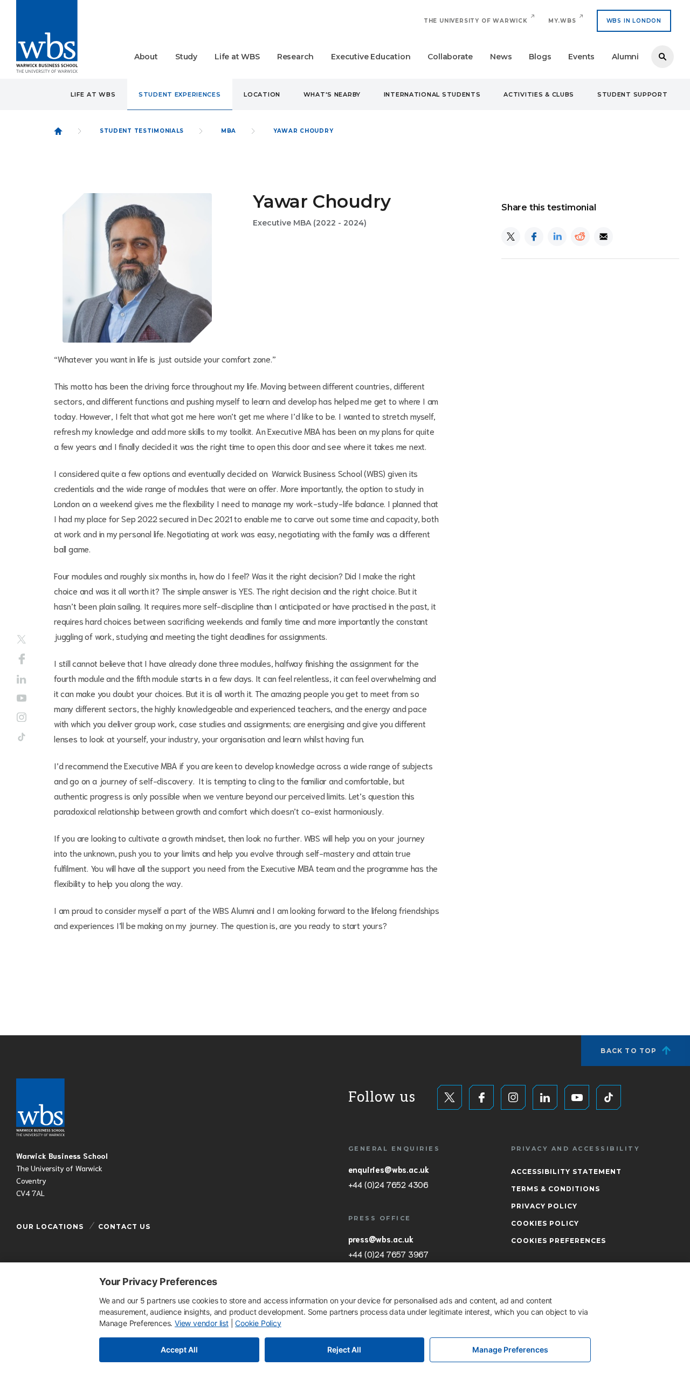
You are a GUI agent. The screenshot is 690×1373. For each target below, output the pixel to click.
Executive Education (370, 57)
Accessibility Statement (566, 1171)
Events (581, 57)
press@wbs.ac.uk (380, 1238)
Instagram (21, 717)
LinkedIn (21, 679)
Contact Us (124, 1226)
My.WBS (562, 20)
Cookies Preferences (558, 1241)
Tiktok (21, 737)
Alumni (625, 57)
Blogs (540, 57)
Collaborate (450, 57)
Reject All (344, 1349)
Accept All (179, 1349)
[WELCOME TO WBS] (58, 131)
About (146, 57)
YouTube (21, 697)
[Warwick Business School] (47, 36)
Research (295, 57)
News (501, 57)
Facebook (21, 659)
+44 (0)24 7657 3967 (388, 1253)
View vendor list (202, 1323)
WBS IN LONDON (633, 20)
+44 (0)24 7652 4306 (388, 1184)
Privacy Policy (544, 1206)
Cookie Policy (258, 1323)
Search (662, 56)
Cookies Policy (545, 1223)
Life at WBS (237, 57)
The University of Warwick (476, 20)
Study (186, 57)
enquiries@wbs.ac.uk (388, 1169)
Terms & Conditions (555, 1189)
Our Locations (50, 1226)
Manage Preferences (510, 1349)
